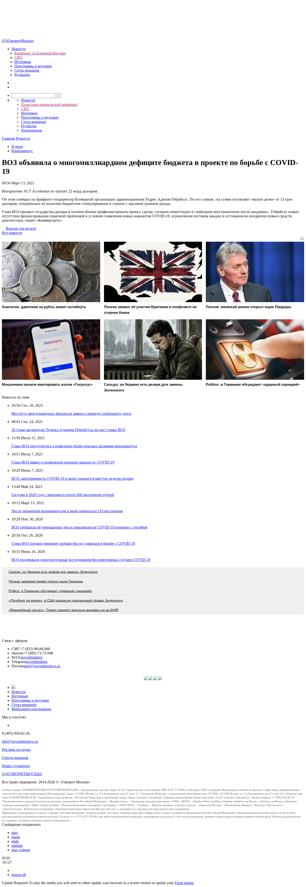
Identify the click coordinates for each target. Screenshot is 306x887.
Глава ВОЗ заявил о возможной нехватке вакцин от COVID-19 (62, 462)
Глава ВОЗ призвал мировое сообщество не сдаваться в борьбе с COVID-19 (73, 543)
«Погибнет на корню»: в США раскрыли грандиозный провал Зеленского (66, 600)
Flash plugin (184, 883)
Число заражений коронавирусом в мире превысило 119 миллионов (67, 511)
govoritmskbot (31, 657)
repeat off (18, 875)
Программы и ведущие (33, 66)
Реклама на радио (16, 750)
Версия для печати (21, 228)
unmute (17, 846)
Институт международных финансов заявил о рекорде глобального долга (71, 413)
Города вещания (15, 758)
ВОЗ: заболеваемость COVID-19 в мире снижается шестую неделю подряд (72, 478)
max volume (20, 850)
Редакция (22, 75)
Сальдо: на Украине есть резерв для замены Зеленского (53, 572)
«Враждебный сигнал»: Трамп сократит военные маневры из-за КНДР (64, 610)
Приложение (31, 130)
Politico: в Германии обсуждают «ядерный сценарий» (50, 591)
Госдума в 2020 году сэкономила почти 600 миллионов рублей (62, 495)
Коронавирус (22, 151)
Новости (18, 49)
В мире (17, 146)
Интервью (22, 62)
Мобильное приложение (31, 709)
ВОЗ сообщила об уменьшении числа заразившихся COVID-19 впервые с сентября (79, 527)
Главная (8, 138)
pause (15, 837)
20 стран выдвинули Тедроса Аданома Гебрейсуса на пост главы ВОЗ (68, 430)
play (14, 833)
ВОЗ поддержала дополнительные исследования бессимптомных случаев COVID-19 (80, 560)
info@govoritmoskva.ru (42, 666)
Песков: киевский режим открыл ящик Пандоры (46, 581)
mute (15, 841)
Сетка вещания (26, 70)
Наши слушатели (16, 766)
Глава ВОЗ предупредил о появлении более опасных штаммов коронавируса (74, 446)
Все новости (12, 233)
